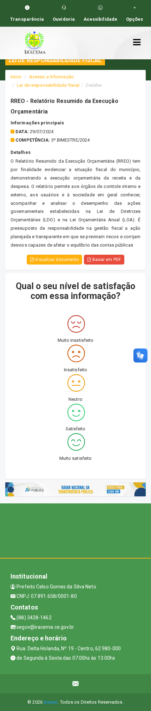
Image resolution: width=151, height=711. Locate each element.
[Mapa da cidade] (75, 529)
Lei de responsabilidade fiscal (48, 85)
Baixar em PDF (105, 259)
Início (16, 76)
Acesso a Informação (51, 76)
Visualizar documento (56, 259)
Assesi (51, 702)
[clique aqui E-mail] (76, 684)
